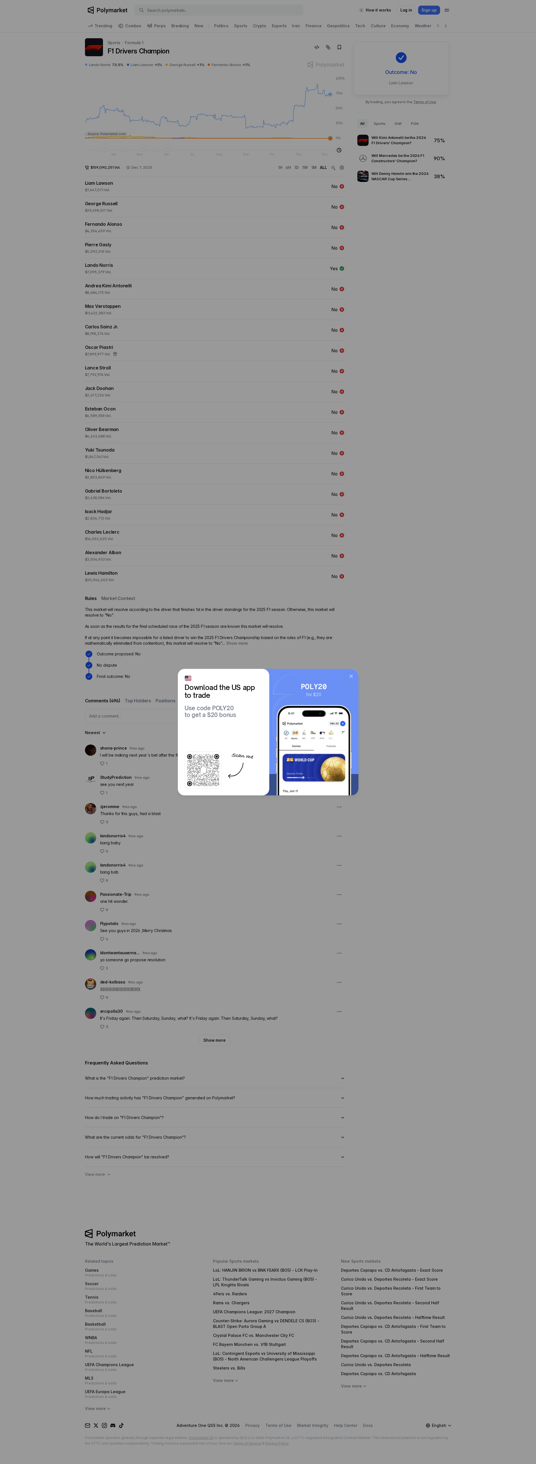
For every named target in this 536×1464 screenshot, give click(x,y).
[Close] (351, 676)
